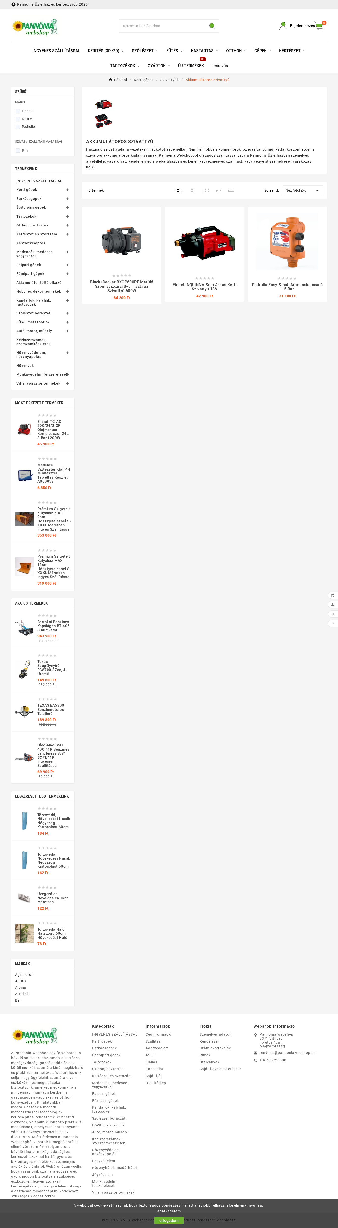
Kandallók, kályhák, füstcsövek (33, 302)
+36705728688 (273, 1060)
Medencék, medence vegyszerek (34, 254)
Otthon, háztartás (32, 225)
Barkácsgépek (29, 199)
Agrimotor (24, 975)
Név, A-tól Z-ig (303, 190)
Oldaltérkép (156, 1083)
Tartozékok (26, 216)
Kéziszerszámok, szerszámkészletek (33, 342)
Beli (18, 1000)
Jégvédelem (102, 1175)
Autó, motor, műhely (34, 331)
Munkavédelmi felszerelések (42, 374)
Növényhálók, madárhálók (115, 1168)
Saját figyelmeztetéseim (221, 1069)
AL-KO (20, 981)
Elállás (151, 1062)
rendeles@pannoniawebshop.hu (288, 1053)
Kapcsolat (155, 1069)
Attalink (22, 994)
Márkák (22, 964)
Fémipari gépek (30, 274)
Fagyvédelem (103, 1161)
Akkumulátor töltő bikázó (39, 283)
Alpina (20, 987)
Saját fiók (154, 1076)
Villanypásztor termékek (38, 383)
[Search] (212, 26)
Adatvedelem (157, 1048)
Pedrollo (28, 127)
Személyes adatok (215, 1034)
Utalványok (209, 1062)
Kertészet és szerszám (36, 234)
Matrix (27, 119)
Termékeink (26, 168)
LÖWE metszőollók (33, 322)
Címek (205, 1055)
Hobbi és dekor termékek (38, 291)
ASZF (150, 1055)
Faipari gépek (28, 265)
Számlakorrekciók (215, 1048)
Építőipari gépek (31, 207)
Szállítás (153, 1041)
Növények (25, 366)
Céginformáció (158, 1034)
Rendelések (209, 1041)
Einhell (27, 111)
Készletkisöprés (30, 243)
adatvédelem (169, 1211)
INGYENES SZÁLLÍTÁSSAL (39, 181)
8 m (25, 150)
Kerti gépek (26, 190)
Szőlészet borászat (33, 313)
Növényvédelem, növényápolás (31, 355)
